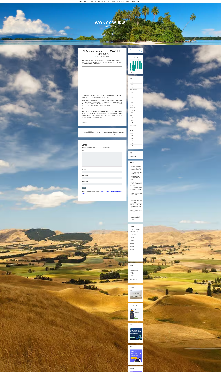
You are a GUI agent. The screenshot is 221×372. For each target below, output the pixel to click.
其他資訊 (131, 145)
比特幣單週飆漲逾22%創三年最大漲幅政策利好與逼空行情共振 (136, 200)
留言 (83, 150)
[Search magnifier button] (140, 50)
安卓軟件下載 (132, 110)
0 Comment (106, 56)
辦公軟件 (131, 94)
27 (141, 68)
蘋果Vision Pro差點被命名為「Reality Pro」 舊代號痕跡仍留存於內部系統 (136, 168)
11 (137, 64)
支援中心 (128, 1)
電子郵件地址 (85, 175)
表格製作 (133, 1)
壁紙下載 (103, 1)
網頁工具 (131, 138)
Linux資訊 (132, 117)
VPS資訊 (131, 120)
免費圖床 (108, 1)
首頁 (92, 1)
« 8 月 (131, 72)
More (138, 1)
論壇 (95, 1)
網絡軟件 (131, 102)
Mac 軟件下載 (132, 107)
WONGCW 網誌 (82, 1)
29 (132, 70)
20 (141, 66)
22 (132, 68)
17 (135, 66)
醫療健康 (131, 143)
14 (130, 66)
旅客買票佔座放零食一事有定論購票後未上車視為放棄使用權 (136, 183)
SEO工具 (123, 1)
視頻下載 (113, 1)
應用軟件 (131, 105)
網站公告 (131, 82)
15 (132, 66)
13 (141, 64)
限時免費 (131, 87)
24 (135, 68)
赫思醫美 (131, 84)
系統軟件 (131, 92)
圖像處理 (131, 97)
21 (130, 68)
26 (139, 68)
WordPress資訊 (133, 125)
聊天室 (118, 1)
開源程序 (131, 135)
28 (130, 70)
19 (139, 66)
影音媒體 (131, 100)
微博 (99, 1)
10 (135, 64)
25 (137, 68)
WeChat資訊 (132, 128)
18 (137, 66)
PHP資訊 (131, 130)
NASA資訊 (132, 122)
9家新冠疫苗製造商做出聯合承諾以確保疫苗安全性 (114, 133)
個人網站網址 (85, 181)
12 (139, 64)
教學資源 (131, 133)
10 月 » (133, 72)
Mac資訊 (131, 115)
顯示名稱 (84, 169)
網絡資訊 (85, 123)
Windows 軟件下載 (133, 89)
